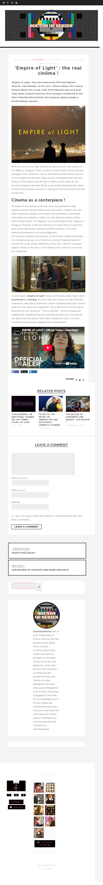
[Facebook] (9, 2)
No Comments (55, 60)
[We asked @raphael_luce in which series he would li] (50, 799)
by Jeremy (38, 60)
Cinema (70, 60)
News (42, 64)
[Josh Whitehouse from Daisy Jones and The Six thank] (39, 788)
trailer (67, 318)
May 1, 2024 (17, 425)
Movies (79, 60)
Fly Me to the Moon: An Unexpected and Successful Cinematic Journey (49, 419)
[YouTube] (18, 2)
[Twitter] (5, 2)
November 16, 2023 (75, 425)
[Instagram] (13, 2)
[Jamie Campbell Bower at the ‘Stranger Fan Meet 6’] (39, 833)
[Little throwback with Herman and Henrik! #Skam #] (50, 821)
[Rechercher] (39, 587)
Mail (18, 490)
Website (16, 502)
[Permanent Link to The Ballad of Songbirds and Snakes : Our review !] (78, 411)
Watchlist (52, 64)
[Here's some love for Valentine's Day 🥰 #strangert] (39, 799)
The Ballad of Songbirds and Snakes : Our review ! (78, 418)
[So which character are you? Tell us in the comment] (50, 810)
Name (19, 478)
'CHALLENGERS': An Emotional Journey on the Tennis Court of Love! (23, 418)
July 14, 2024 (45, 428)
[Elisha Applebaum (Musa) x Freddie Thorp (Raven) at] (39, 821)
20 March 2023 (21, 60)
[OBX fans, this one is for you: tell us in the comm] (50, 788)
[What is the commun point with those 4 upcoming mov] (39, 810)
